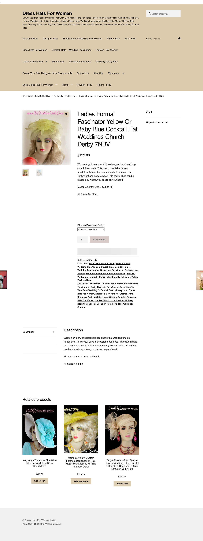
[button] (66, 114)
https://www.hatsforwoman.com (93, 215)
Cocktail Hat (108, 283)
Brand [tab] (25, 349)
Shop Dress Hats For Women (37, 84)
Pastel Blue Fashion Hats (65, 95)
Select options (81, 481)
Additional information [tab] (33, 340)
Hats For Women (119, 293)
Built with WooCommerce (47, 524)
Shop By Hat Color (42, 95)
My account (114, 73)
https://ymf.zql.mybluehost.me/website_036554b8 (103, 201)
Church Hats (107, 266)
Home (65, 84)
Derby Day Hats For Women (104, 286)
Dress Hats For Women (47, 13)
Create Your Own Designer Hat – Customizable (47, 73)
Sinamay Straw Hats (80, 61)
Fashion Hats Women (107, 50)
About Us (98, 73)
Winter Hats (58, 61)
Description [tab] (28, 331)
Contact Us (83, 73)
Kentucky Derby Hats (106, 61)
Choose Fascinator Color (90, 225)
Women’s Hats (30, 38)
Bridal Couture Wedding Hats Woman (82, 38)
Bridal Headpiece (91, 283)
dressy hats (121, 290)
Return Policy (104, 84)
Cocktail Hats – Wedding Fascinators (71, 50)
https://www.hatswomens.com (92, 208)
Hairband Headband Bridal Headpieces (105, 273)
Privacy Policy (84, 84)
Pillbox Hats (113, 38)
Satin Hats (130, 38)
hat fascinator (102, 293)
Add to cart (99, 239)
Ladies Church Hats (32, 61)
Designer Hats (50, 38)
